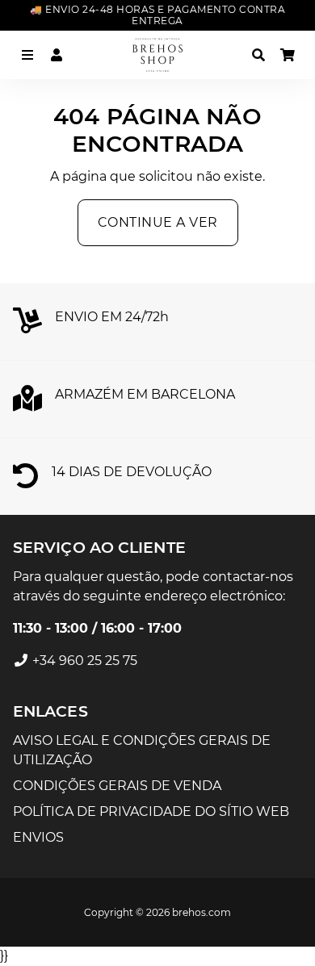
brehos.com (201, 912)
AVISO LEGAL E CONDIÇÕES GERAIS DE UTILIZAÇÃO (142, 750)
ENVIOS (38, 837)
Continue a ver (158, 222)
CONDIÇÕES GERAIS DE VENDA (117, 785)
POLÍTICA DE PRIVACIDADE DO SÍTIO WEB (151, 811)
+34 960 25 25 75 (83, 660)
